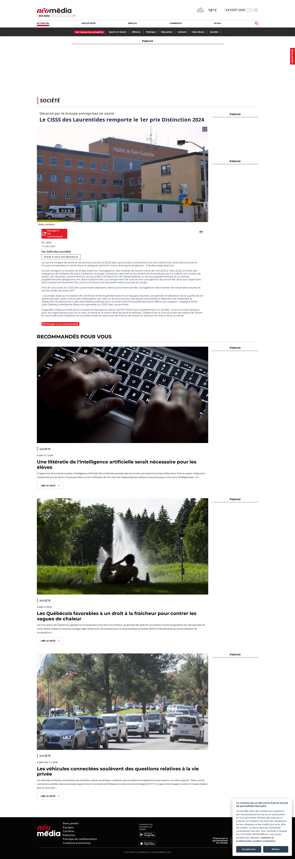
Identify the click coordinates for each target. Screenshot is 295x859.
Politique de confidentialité (80, 839)
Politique (151, 31)
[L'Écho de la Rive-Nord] (49, 835)
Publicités (69, 835)
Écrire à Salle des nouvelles (61, 257)
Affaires (136, 31)
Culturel (182, 31)
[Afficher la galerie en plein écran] (204, 129)
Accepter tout (248, 849)
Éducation (166, 31)
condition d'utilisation (263, 841)
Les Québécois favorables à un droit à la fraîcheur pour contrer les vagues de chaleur (116, 616)
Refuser (275, 849)
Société (214, 31)
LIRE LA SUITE (48, 485)
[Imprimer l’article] (201, 232)
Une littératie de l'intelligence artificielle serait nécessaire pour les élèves (116, 464)
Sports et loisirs (117, 31)
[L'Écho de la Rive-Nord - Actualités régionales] (54, 10)
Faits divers (198, 31)
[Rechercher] (256, 23)
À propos (68, 827)
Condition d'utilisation (77, 843)
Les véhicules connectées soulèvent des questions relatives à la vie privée (118, 771)
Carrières (68, 831)
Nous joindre (71, 823)
